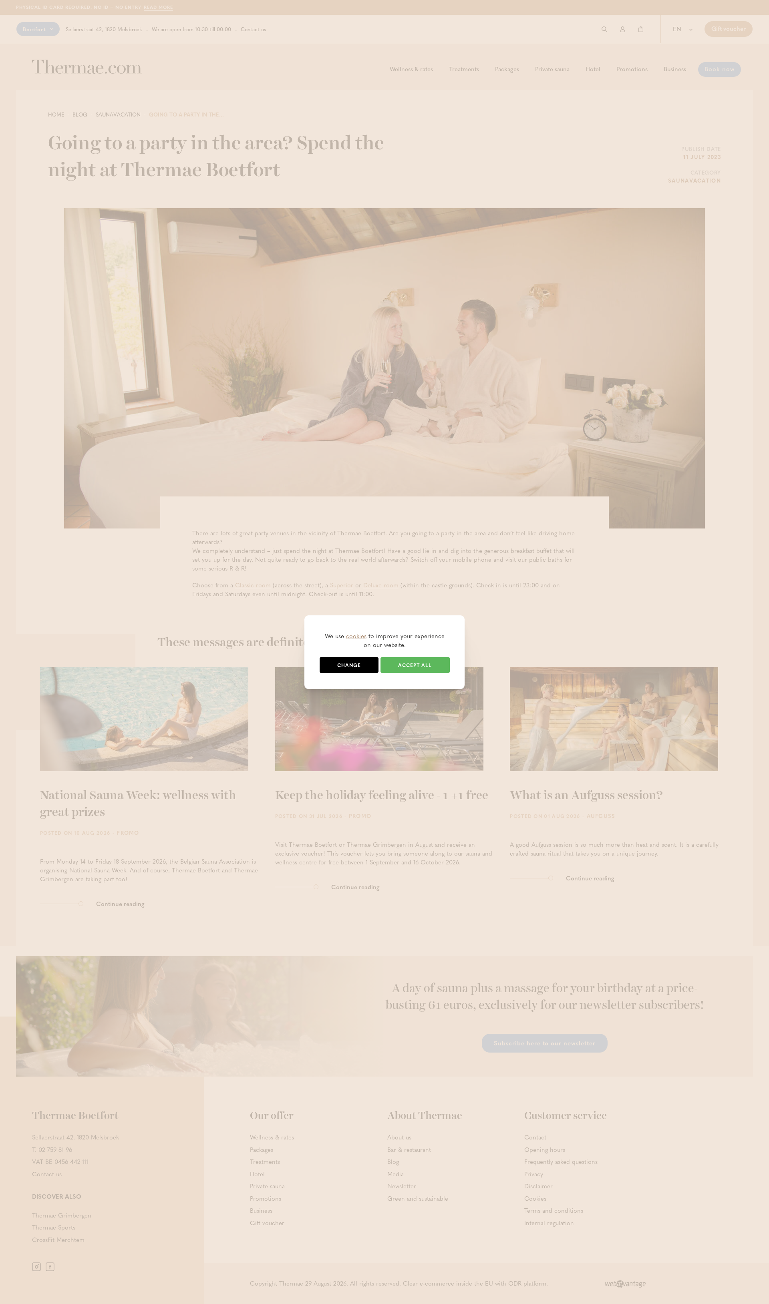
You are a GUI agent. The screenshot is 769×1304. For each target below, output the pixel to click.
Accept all (415, 665)
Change (349, 665)
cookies (356, 635)
